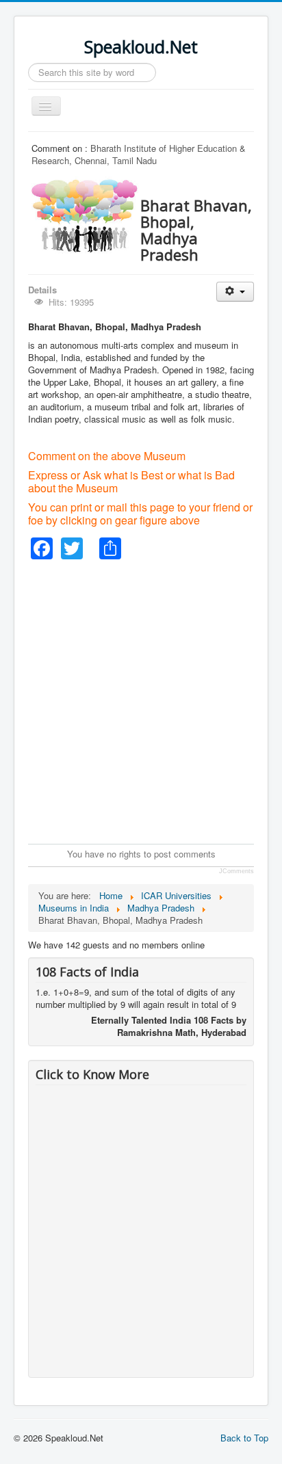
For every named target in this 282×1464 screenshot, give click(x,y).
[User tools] (235, 292)
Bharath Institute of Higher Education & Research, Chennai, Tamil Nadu (138, 154)
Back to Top (244, 1437)
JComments (236, 871)
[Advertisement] (141, 700)
